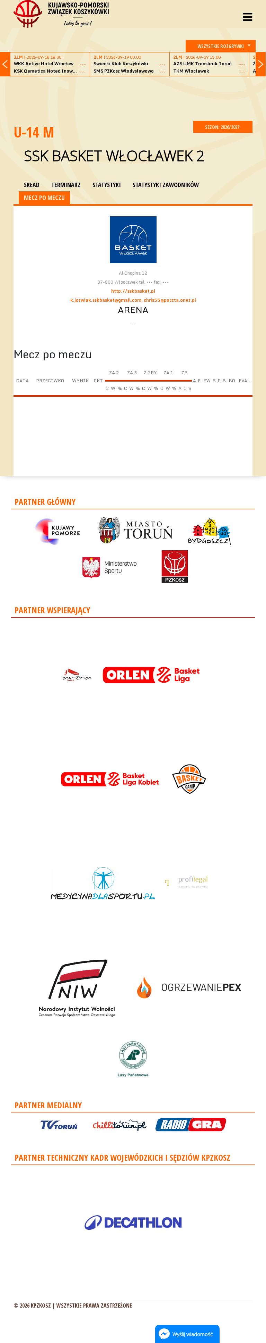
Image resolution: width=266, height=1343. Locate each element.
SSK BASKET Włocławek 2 (114, 155)
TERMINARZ (66, 185)
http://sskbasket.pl (133, 291)
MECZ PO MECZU (44, 197)
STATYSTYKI (106, 185)
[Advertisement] (140, 97)
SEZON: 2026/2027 (222, 127)
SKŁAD (31, 185)
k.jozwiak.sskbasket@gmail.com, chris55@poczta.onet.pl (133, 300)
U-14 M (34, 132)
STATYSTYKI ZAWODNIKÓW (166, 185)
